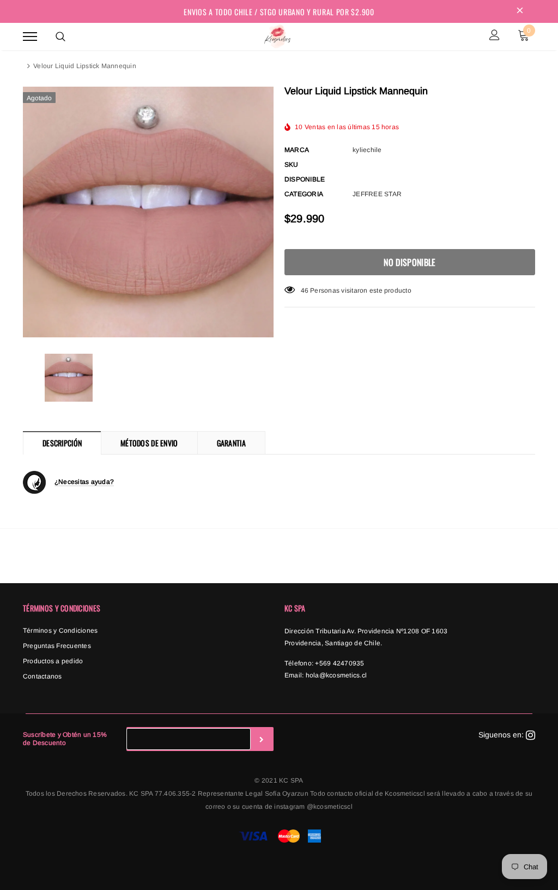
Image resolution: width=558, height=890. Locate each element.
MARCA (296, 150)
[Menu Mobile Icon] (30, 36)
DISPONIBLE (304, 179)
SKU (291, 164)
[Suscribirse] (261, 739)
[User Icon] (494, 36)
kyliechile (367, 150)
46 (304, 290)
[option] (148, 212)
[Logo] (277, 35)
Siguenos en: (502, 734)
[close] (519, 11)
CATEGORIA (303, 194)
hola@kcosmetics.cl (336, 675)
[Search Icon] (60, 36)
